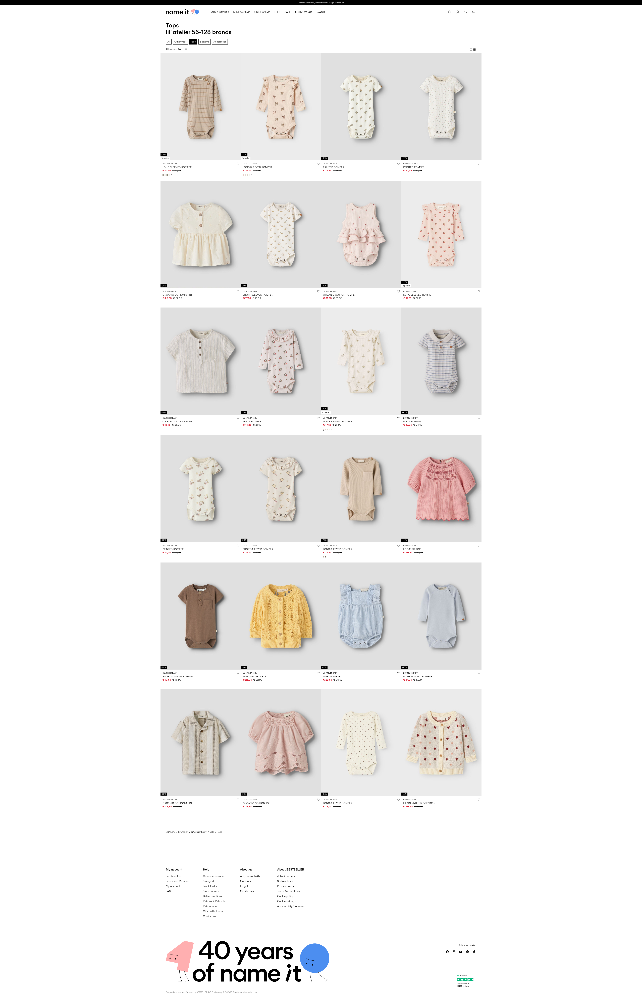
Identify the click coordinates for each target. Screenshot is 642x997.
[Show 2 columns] (471, 49)
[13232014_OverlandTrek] (168, 175)
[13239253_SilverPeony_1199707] (244, 175)
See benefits (173, 876)
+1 (171, 175)
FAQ (168, 891)
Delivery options (212, 896)
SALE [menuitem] (288, 12)
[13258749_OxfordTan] (324, 557)
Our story (245, 881)
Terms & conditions (288, 891)
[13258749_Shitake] (326, 557)
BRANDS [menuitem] (321, 12)
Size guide (209, 881)
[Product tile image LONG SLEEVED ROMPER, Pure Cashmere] (200, 106)
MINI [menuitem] (241, 12)
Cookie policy (285, 896)
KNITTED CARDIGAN (254, 676)
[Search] (449, 12)
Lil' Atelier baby (198, 832)
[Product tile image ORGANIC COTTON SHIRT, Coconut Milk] (200, 234)
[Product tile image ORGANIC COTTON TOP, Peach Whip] (281, 742)
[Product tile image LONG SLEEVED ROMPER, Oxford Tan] (361, 488)
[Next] (238, 107)
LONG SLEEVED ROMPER (177, 167)
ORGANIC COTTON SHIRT (177, 294)
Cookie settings (286, 901)
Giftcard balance (213, 911)
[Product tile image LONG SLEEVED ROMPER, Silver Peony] (281, 106)
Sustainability (285, 881)
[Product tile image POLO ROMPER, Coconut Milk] (441, 361)
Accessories (219, 41)
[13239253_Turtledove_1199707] (248, 175)
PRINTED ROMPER (333, 167)
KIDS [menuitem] (262, 12)
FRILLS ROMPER (252, 421)
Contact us (209, 916)
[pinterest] (467, 952)
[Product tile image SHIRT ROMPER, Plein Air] (361, 616)
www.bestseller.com (248, 992)
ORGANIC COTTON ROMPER (339, 294)
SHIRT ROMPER (332, 676)
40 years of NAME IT (252, 876)
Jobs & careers (286, 876)
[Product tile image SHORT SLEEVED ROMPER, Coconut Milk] (281, 234)
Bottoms (204, 41)
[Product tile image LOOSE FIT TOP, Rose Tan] (441, 488)
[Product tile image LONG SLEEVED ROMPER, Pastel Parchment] (361, 361)
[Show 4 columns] (474, 49)
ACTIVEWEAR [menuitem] (303, 12)
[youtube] (461, 952)
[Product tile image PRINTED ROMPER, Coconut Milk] (361, 106)
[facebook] (447, 952)
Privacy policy (285, 886)
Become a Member (177, 881)
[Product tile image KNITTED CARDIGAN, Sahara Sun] (281, 616)
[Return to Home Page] (182, 12)
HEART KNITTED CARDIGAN (419, 803)
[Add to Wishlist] (238, 164)
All (168, 41)
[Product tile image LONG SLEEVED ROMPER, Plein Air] (441, 616)
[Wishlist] (465, 12)
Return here (210, 906)
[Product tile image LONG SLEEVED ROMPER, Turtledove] (361, 742)
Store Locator (211, 891)
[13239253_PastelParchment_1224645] (246, 175)
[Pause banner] (473, 2)
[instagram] (454, 952)
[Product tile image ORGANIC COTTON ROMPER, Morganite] (361, 234)
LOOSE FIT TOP (412, 549)
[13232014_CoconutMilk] (166, 175)
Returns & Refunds (214, 901)
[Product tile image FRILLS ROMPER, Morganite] (281, 361)
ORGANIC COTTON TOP (256, 803)
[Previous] (163, 107)
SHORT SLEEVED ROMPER (258, 294)
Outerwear (180, 41)
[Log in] (457, 12)
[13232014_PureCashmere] (164, 175)
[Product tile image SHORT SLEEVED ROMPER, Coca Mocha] (200, 616)
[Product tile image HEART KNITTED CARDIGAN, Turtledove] (441, 742)
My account (173, 886)
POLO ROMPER (412, 421)
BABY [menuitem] (219, 12)
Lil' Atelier (183, 832)
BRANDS (170, 832)
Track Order (210, 886)
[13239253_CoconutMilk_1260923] (250, 175)
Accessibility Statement (291, 906)
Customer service (213, 876)
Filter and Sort (174, 49)
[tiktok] (474, 952)
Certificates (247, 891)
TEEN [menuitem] (277, 12)
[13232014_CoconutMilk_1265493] (170, 175)
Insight (244, 886)
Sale (212, 832)
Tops (193, 41)
